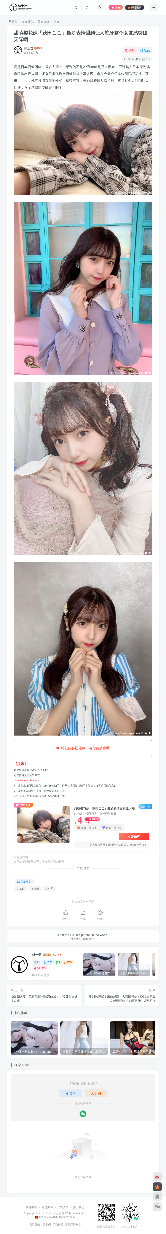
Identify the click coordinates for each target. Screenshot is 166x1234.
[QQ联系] (157, 1196)
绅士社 (57, 1213)
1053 (49, 962)
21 (38, 962)
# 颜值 (21, 888)
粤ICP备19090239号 (74, 1213)
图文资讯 (28, 21)
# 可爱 (49, 888)
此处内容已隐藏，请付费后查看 (84, 747)
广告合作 (63, 1207)
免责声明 (47, 1207)
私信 (147, 50)
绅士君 (28, 48)
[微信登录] (83, 1113)
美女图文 (44, 21)
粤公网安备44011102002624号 (56, 1217)
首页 (14, 21)
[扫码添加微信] (157, 1206)
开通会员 (136, 7)
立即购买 (134, 836)
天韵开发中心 (73, 1224)
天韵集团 (58, 1224)
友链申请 (31, 1207)
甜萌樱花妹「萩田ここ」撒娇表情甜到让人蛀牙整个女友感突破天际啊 (80, 36)
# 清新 (35, 888)
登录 (73, 1093)
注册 (98, 1093)
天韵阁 (47, 1224)
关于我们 (78, 1207)
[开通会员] (157, 1186)
